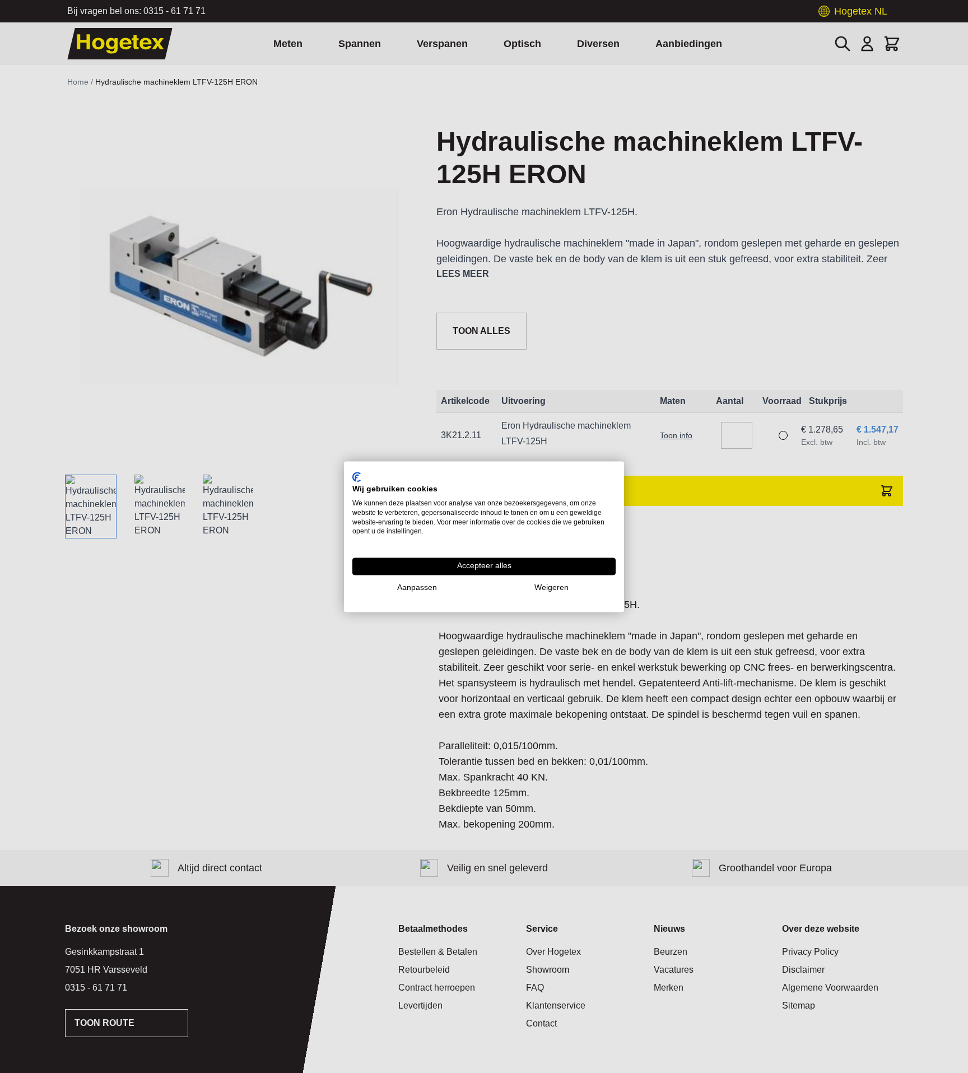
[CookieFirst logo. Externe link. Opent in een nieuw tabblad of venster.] (356, 477)
